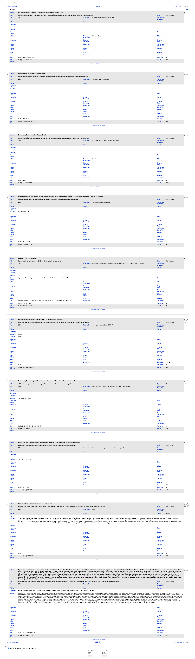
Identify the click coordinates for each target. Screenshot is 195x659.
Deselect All (15, 6)
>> (101, 6)
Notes (11, 57)
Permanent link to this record (98, 63)
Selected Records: (31, 648)
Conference (160, 55)
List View (176, 6)
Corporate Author (13, 32)
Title (11, 15)
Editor (159, 36)
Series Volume (12, 48)
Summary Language (86, 40)
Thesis (159, 32)
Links (186, 9)
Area (11, 55)
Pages (159, 22)
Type (158, 15)
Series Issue (85, 48)
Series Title (86, 44)
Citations (182, 6)
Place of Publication (86, 36)
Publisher (13, 36)
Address (12, 29)
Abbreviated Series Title (161, 44)
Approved (160, 57)
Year (11, 17)
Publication (86, 17)
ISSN (11, 52)
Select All (9, 6)
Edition (159, 48)
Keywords (13, 24)
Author (12, 12)
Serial (159, 60)
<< (93, 6)
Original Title (159, 40)
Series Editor (12, 44)
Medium (159, 52)
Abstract (12, 27)
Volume (12, 22)
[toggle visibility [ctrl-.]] (5, 646)
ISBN (84, 52)
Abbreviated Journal (161, 18)
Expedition (86, 55)
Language (13, 40)
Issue (85, 22)
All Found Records (15, 648)
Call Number (12, 60)
